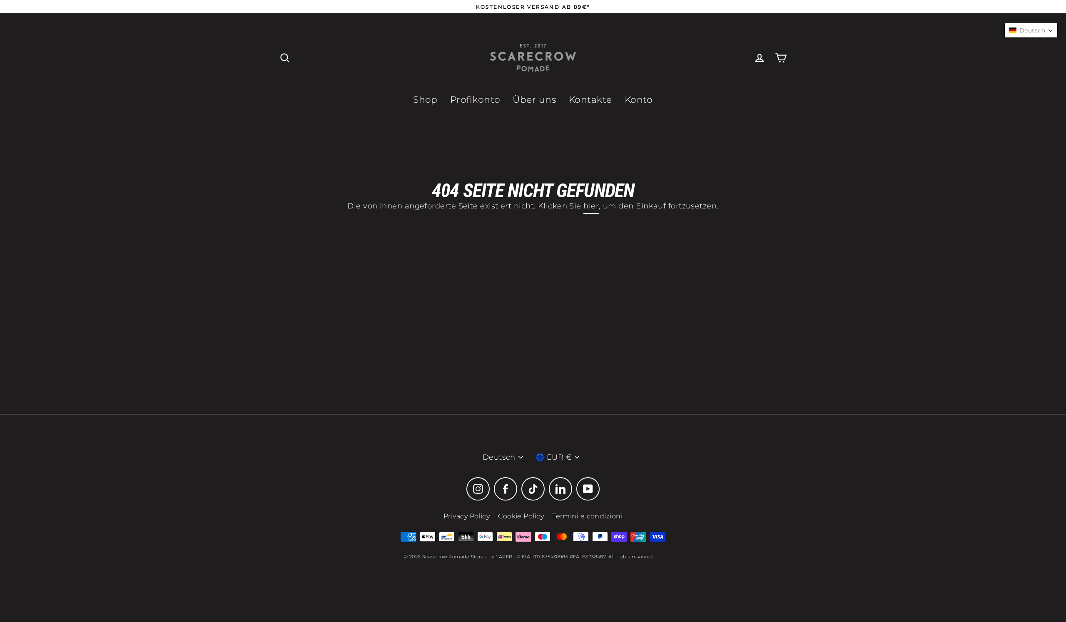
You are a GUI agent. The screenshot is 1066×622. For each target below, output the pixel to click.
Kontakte (590, 99)
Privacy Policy (466, 516)
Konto (639, 99)
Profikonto (475, 99)
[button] (1031, 30)
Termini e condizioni (587, 516)
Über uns (534, 99)
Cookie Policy (521, 516)
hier (591, 206)
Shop (425, 99)
